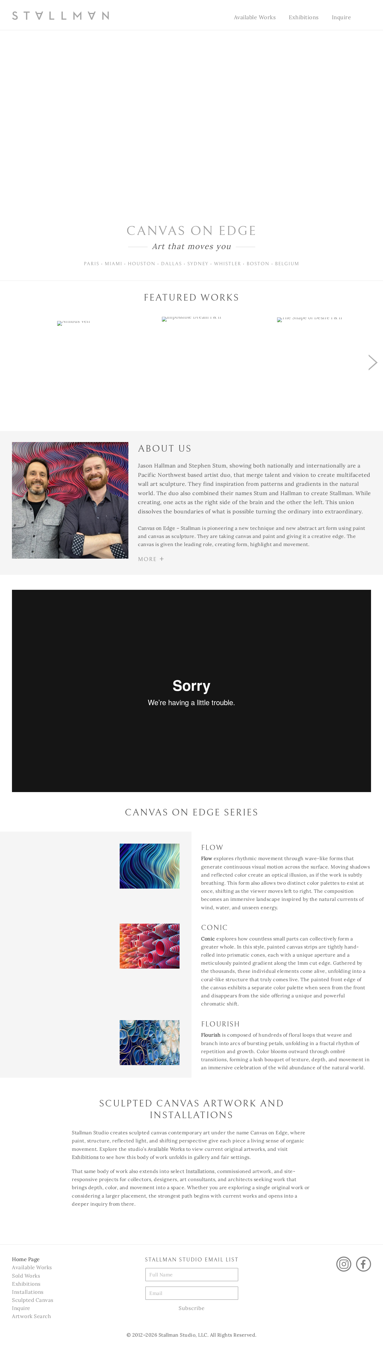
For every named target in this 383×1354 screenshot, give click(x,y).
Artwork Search (31, 1316)
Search (364, 18)
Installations (200, 1171)
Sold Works (26, 1275)
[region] (191, 351)
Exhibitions (304, 17)
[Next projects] (373, 362)
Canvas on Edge (156, 528)
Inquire (341, 17)
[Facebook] (363, 1264)
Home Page (26, 1259)
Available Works (255, 17)
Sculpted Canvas (33, 1300)
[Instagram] (343, 1264)
